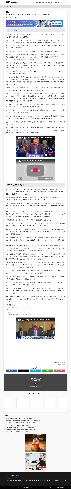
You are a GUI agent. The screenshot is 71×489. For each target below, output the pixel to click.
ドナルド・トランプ (12, 363)
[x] (35, 384)
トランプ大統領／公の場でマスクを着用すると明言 (18, 307)
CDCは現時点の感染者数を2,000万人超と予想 (17, 314)
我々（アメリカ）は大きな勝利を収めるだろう (17, 309)
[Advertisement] (35, 350)
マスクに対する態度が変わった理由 (15, 312)
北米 (7, 12)
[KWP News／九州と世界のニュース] (10, 2)
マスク (20, 363)
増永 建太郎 (10, 17)
